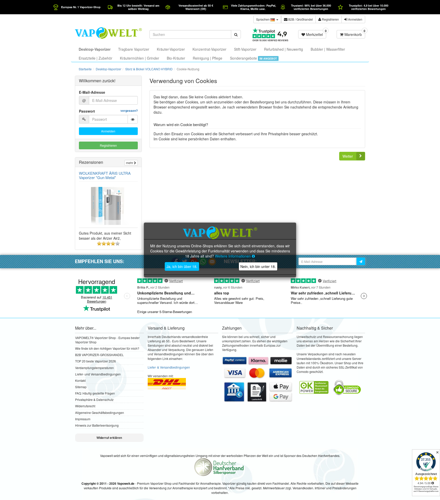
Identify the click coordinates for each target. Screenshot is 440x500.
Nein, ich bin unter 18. (258, 266)
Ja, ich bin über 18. (182, 266)
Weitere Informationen (233, 256)
